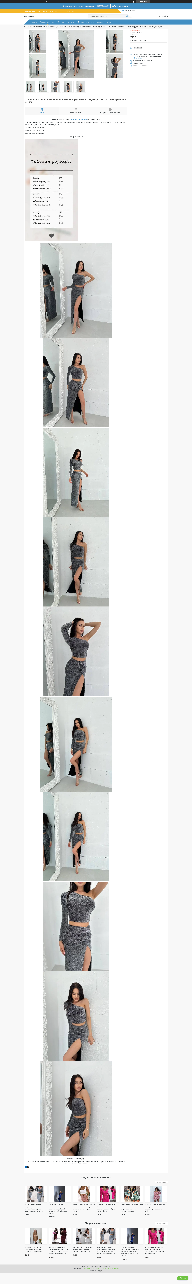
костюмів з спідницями (78, 119)
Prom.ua (107, 1267)
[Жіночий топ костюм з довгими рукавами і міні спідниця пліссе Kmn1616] (36, 1236)
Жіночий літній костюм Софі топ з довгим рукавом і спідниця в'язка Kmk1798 (83, 1249)
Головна (33, 22)
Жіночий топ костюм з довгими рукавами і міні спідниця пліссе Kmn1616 (33, 1249)
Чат (184, 1278)
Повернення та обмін (86, 22)
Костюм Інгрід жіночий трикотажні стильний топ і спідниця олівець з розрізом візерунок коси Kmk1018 (59, 1250)
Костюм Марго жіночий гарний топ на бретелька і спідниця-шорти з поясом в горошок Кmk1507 (84, 1208)
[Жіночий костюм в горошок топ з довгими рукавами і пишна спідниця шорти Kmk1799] (156, 1194)
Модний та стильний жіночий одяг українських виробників (52, 27)
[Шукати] (127, 16)
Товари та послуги (47, 22)
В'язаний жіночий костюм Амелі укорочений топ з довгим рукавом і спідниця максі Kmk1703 (106, 1208)
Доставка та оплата (104, 22)
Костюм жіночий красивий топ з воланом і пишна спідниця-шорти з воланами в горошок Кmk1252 (132, 1208)
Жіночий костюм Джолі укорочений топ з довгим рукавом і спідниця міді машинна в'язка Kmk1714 (34, 1208)
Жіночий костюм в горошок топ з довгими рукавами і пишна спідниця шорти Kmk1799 (155, 1208)
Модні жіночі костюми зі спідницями (89, 27)
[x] (28, 1167)
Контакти (70, 22)
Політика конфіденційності (110, 1269)
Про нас (61, 22)
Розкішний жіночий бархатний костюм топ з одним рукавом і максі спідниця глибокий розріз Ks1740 (58, 1209)
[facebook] (26, 1167)
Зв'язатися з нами (120, 6)
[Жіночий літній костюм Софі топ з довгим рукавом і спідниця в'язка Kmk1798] (84, 1236)
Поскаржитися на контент (91, 1269)
